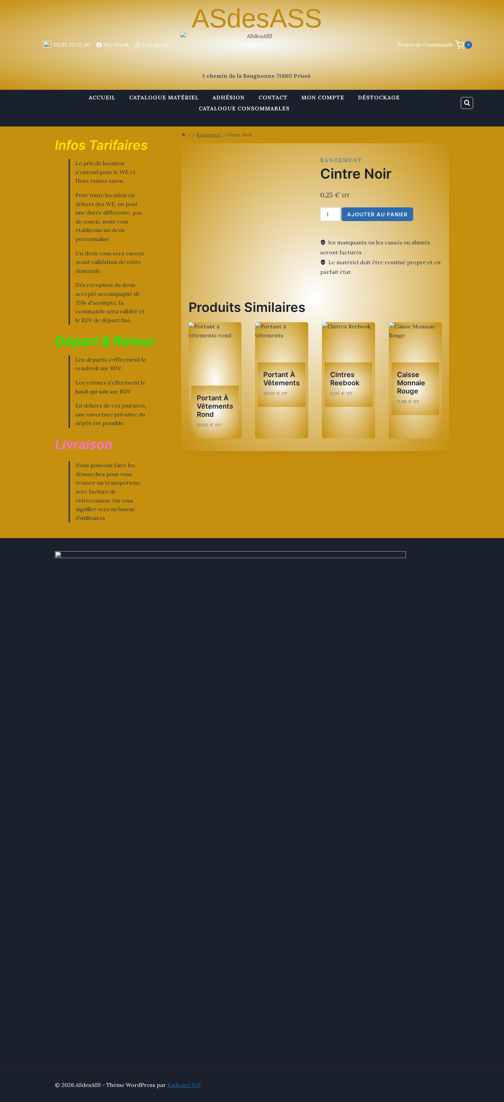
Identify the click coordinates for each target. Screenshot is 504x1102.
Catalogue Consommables (244, 108)
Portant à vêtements (281, 379)
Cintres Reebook (344, 379)
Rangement (341, 160)
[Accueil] (183, 135)
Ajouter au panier (377, 214)
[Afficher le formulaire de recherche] (467, 103)
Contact (273, 97)
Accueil (102, 97)
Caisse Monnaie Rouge (411, 383)
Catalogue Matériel (164, 97)
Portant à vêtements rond (215, 406)
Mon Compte (322, 97)
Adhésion (229, 97)
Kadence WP (184, 1084)
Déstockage (379, 97)
